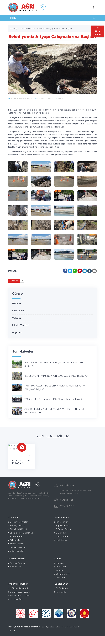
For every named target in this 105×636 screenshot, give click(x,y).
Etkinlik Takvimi (20, 325)
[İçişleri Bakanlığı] (20, 613)
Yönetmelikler (16, 536)
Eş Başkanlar (62, 588)
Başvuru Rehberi (17, 563)
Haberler (17, 303)
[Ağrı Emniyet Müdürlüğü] (71, 613)
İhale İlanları (15, 566)
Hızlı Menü (97, 33)
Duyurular (17, 332)
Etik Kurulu (15, 540)
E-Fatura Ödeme (64, 529)
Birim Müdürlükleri (18, 529)
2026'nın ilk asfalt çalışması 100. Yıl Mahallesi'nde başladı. (53, 399)
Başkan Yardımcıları (19, 522)
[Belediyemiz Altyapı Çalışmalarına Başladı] (18, 166)
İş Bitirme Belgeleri (19, 588)
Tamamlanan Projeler (20, 595)
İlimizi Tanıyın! (62, 522)
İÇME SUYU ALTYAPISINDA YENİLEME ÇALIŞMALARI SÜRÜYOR (56, 376)
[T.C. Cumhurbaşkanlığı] (84, 613)
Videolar (16, 318)
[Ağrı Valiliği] (58, 613)
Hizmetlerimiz (16, 599)
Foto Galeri (18, 311)
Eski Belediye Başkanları (21, 533)
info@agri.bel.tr (67, 505)
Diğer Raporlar (17, 551)
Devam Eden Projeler (20, 592)
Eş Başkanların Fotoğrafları (21, 462)
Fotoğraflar (61, 592)
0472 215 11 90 (66, 500)
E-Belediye (61, 533)
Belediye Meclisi (17, 525)
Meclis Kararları (17, 543)
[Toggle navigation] (94, 7)
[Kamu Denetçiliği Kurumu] (46, 613)
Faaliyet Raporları (18, 547)
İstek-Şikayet (62, 540)
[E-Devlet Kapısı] (33, 613)
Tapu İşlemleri (62, 525)
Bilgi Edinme (62, 536)
